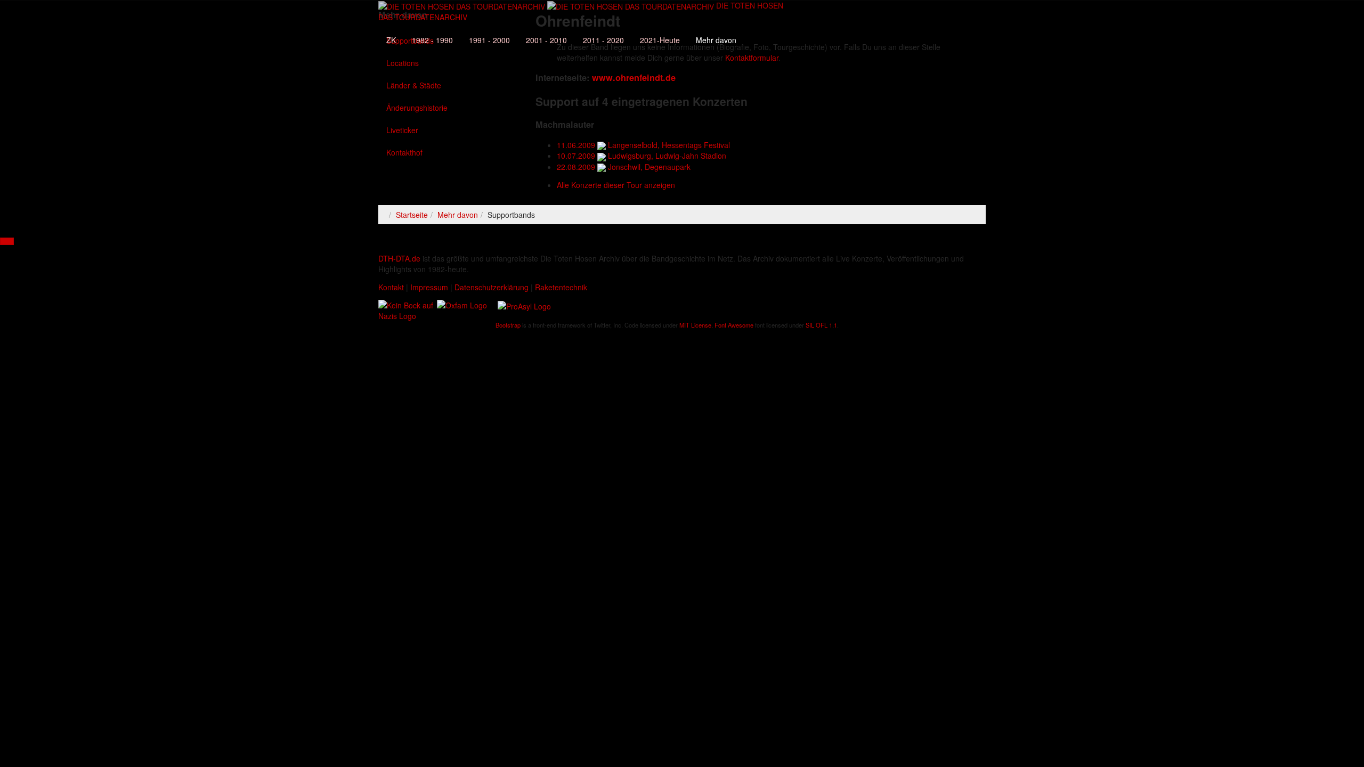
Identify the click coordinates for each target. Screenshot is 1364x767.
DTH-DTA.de (399, 258)
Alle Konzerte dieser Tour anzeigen (616, 184)
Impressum (429, 287)
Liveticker (402, 130)
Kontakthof (404, 152)
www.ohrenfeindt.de (634, 77)
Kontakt (391, 287)
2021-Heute (660, 40)
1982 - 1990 (432, 40)
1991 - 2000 (489, 40)
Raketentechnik (561, 287)
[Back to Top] (7, 241)
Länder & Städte (413, 85)
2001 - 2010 (546, 40)
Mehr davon (716, 40)
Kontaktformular (751, 57)
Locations (402, 63)
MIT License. (696, 325)
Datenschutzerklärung (491, 287)
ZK (391, 40)
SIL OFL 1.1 (821, 325)
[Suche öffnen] (580, 23)
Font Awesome (734, 325)
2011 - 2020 (603, 40)
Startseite (412, 214)
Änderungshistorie (417, 107)
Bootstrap (508, 325)
